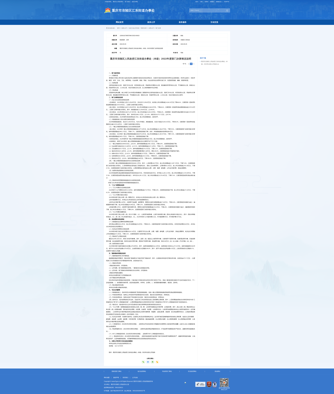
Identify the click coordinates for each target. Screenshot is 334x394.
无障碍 (206, 1)
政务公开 (124, 28)
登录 (196, 1)
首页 (118, 28)
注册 (201, 1)
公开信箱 (135, 377)
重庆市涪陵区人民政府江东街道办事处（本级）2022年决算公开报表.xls (214, 63)
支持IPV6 (226, 1)
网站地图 (107, 377)
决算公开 (151, 28)
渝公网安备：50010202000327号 (134, 390)
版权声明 (116, 377)
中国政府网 (108, 1)
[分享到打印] (152, 362)
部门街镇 (127, 1)
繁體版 (212, 1)
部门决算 (158, 28)
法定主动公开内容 (134, 28)
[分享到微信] (143, 362)
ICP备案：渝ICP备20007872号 (113, 390)
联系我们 (125, 377)
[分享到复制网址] (157, 362)
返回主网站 (135, 1)
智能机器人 (219, 1)
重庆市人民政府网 (118, 1)
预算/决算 (144, 28)
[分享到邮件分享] (148, 362)
